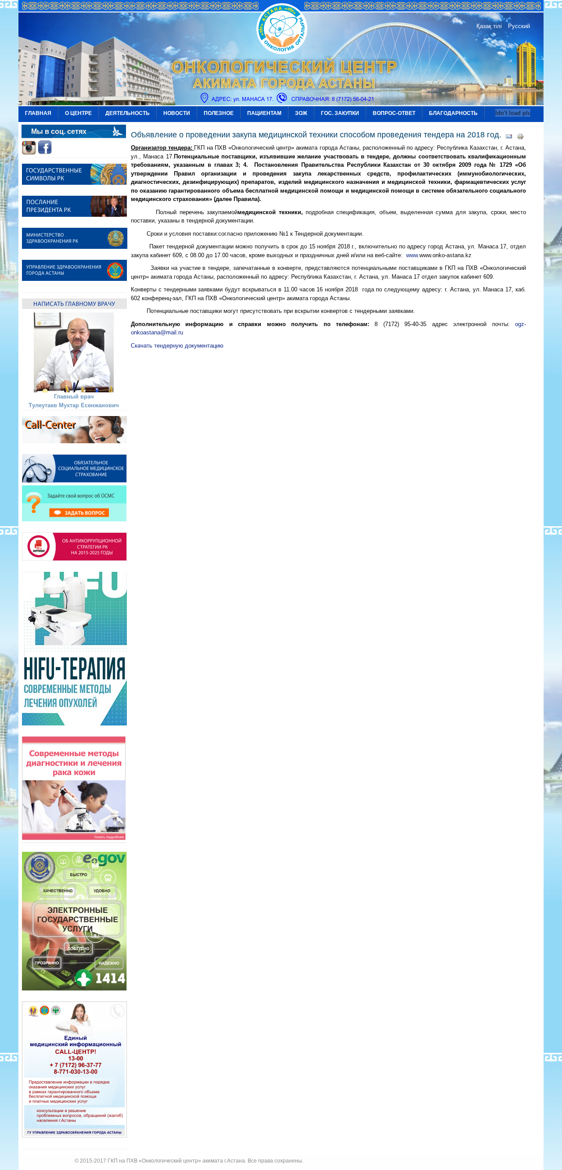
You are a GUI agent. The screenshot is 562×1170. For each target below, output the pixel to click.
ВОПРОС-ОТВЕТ (394, 113)
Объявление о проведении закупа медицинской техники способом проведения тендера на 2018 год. (316, 134)
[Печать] (520, 138)
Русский (519, 26)
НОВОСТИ (176, 113)
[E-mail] (508, 138)
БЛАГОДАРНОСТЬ (453, 113)
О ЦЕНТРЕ (78, 113)
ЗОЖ (301, 113)
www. (412, 255)
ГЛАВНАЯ (38, 113)
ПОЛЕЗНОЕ (219, 113)
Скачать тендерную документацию (177, 345)
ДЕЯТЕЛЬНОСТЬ (127, 113)
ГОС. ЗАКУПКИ (340, 113)
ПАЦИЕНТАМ (264, 113)
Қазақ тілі (489, 26)
